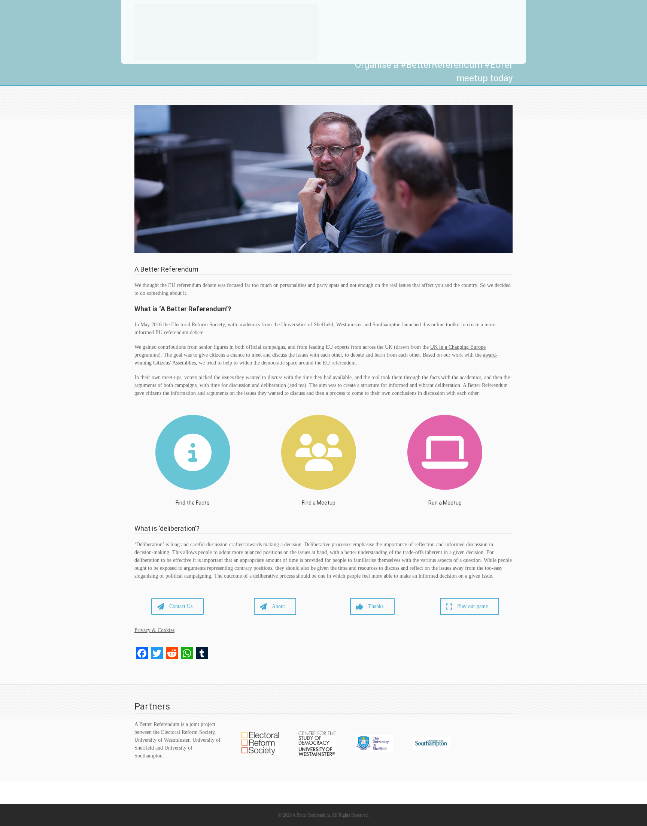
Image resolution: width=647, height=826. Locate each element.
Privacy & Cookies (154, 630)
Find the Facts (193, 503)
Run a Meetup (445, 503)
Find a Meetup (318, 503)
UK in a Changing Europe (458, 347)
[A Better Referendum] (226, 32)
